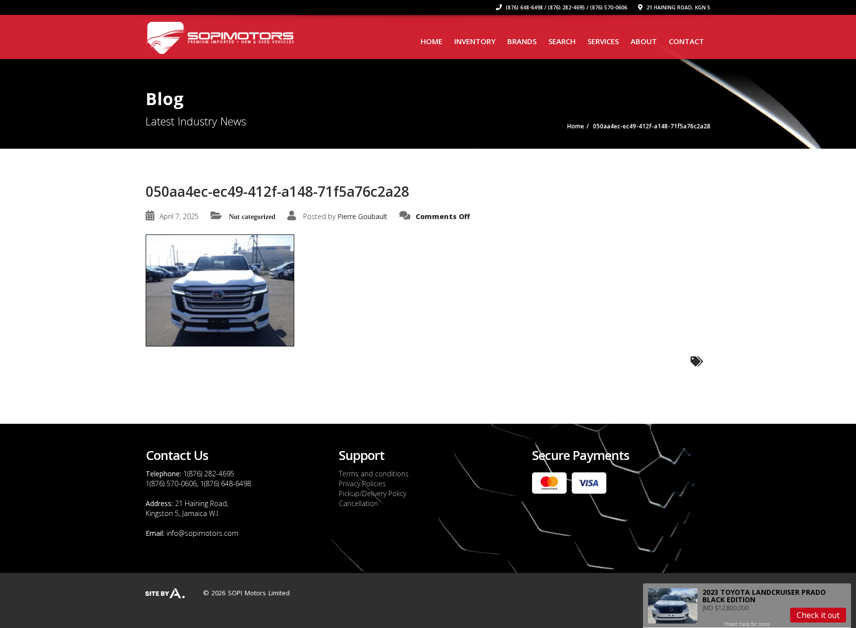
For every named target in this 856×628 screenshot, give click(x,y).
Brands (521, 41)
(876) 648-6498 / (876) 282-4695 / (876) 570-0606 (565, 7)
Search (562, 41)
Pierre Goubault (362, 216)
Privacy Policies (362, 483)
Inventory (474, 41)
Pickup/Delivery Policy (372, 493)
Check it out (818, 615)
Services (603, 41)
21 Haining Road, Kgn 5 (677, 7)
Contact (686, 41)
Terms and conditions (374, 473)
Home (431, 41)
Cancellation (358, 503)
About (644, 41)
